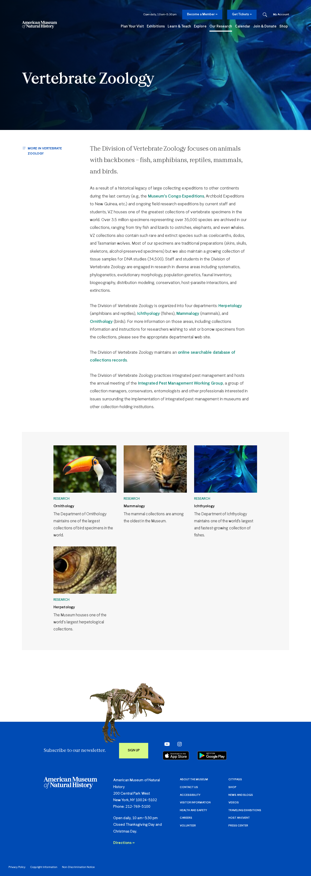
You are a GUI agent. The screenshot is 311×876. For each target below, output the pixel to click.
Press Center (238, 825)
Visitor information (195, 802)
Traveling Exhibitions (244, 810)
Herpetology (230, 306)
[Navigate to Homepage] (39, 25)
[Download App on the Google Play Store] (212, 755)
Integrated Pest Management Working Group (180, 383)
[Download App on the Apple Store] (176, 755)
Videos (233, 802)
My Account (281, 14)
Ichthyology (148, 314)
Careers (186, 817)
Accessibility (190, 795)
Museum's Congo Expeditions (176, 196)
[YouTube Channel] (166, 744)
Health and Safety (193, 810)
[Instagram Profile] (178, 744)
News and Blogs (240, 795)
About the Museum (194, 779)
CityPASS (235, 779)
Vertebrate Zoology (88, 79)
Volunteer (188, 825)
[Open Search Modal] (264, 14)
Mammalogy (187, 314)
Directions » (124, 843)
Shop (232, 787)
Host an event (239, 817)
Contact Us (189, 787)
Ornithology (101, 322)
